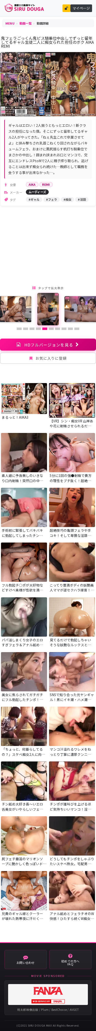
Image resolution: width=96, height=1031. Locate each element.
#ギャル (34, 199)
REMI (46, 184)
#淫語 (82, 199)
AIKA (32, 184)
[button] (19, 329)
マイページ (81, 8)
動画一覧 (25, 23)
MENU (10, 23)
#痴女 (68, 199)
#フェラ (51, 199)
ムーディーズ (37, 192)
